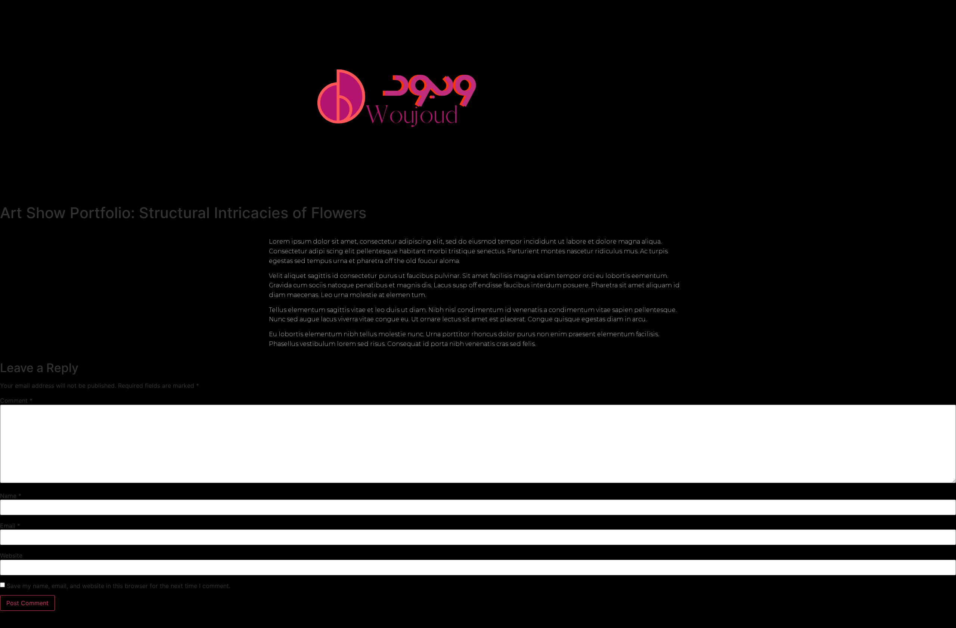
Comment (16, 400)
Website (11, 556)
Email (10, 526)
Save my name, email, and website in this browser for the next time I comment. (118, 586)
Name (10, 496)
